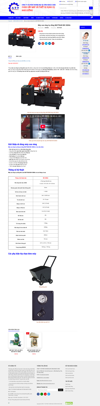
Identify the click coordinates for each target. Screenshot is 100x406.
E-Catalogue (68, 17)
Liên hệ (61, 17)
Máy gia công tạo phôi (18, 61)
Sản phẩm (25, 17)
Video (32, 17)
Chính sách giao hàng (69, 371)
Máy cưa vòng (27, 61)
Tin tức (48, 17)
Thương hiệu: (53, 27)
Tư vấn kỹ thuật (40, 17)
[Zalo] (89, 50)
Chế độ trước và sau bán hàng (66, 4)
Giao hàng (63, 1)
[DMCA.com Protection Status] (69, 403)
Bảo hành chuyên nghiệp (81, 1)
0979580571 (85, 73)
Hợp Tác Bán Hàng (69, 386)
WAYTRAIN (59, 27)
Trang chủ (10, 17)
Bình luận (18, 56)
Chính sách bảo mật (69, 377)
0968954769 (85, 61)
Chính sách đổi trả (69, 373)
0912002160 (85, 70)
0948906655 (85, 48)
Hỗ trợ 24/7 (70, 1)
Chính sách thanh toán (70, 368)
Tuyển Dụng (67, 384)
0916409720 (85, 44)
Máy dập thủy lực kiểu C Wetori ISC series (16, 350)
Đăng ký (60, 389)
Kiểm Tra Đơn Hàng (69, 390)
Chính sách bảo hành (69, 375)
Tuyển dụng (55, 17)
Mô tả (10, 56)
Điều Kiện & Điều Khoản (70, 388)
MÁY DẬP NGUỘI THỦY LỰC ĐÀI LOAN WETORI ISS (34, 350)
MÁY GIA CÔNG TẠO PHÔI (18, 21)
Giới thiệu (18, 17)
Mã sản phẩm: (41, 27)
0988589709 (85, 58)
